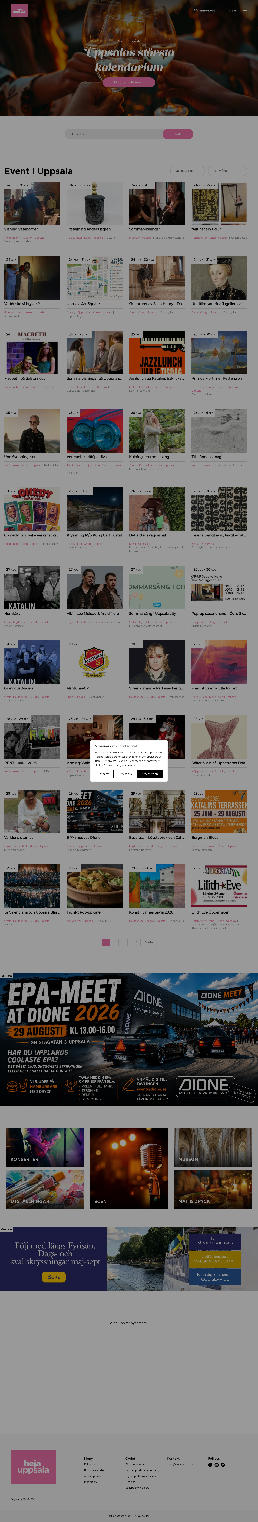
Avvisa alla (126, 774)
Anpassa (104, 774)
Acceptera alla (150, 774)
